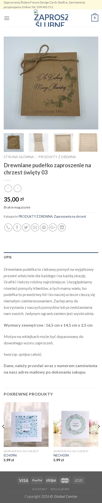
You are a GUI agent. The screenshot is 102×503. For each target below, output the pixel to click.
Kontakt (39, 489)
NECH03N (61, 455)
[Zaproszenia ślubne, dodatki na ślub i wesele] (51, 18)
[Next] (90, 83)
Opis (8, 257)
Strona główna (19, 157)
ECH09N (10, 455)
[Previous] (11, 83)
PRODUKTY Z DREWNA (57, 157)
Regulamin (60, 489)
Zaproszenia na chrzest (70, 216)
